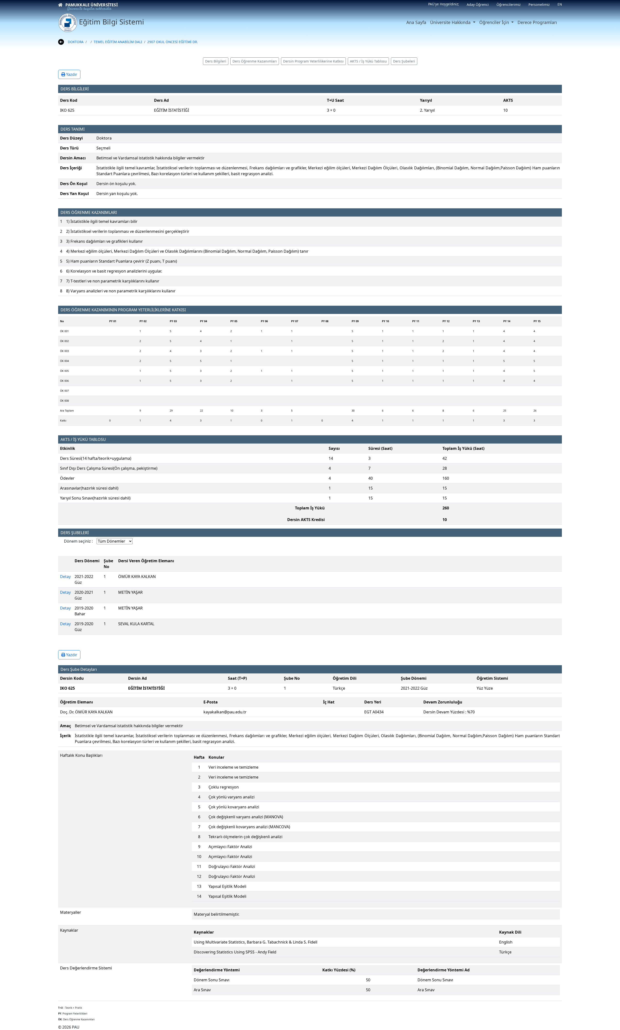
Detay (65, 576)
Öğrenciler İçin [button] (494, 22)
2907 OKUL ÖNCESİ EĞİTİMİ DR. (172, 41)
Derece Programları (537, 22)
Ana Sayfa (416, 22)
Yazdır (71, 74)
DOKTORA (76, 41)
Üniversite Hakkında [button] (451, 22)
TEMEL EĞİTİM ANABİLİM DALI (118, 41)
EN (560, 4)
